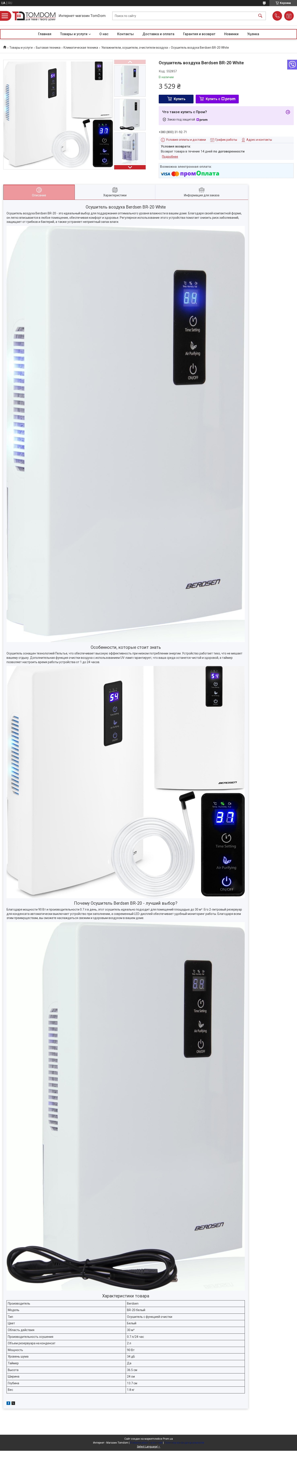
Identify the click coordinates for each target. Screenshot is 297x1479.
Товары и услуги (73, 34)
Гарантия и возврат (199, 34)
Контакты (125, 34)
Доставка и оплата (158, 34)
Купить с (213, 99)
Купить (179, 99)
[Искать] (260, 16)
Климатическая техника (80, 47)
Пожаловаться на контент (146, 1442)
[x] (13, 1404)
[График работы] (289, 16)
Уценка (253, 34)
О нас (103, 34)
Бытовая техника (48, 47)
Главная (44, 34)
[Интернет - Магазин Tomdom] (33, 16)
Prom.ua (168, 1438)
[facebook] (8, 1404)
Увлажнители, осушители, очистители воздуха (134, 47)
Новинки (231, 34)
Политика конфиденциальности (184, 1442)
